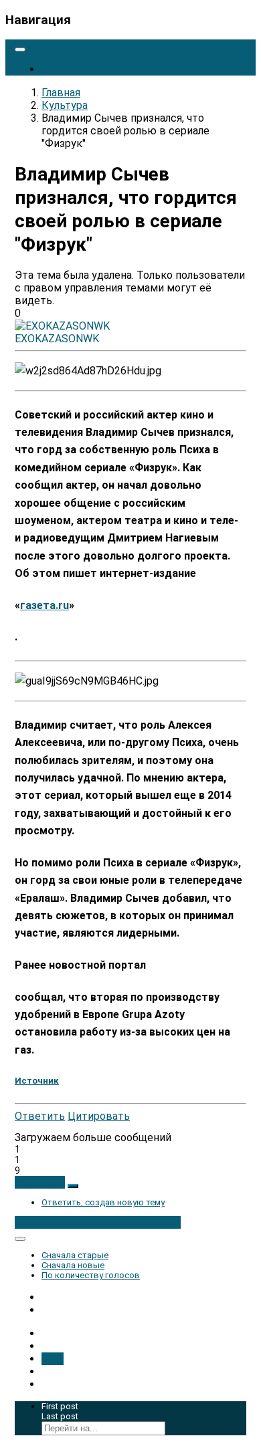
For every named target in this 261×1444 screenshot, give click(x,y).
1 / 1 (52, 1358)
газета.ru (44, 605)
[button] (40, 1182)
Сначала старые (74, 1255)
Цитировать (99, 1116)
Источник (37, 1081)
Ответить (40, 1116)
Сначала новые (72, 1265)
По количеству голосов (90, 1275)
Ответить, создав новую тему (103, 1202)
